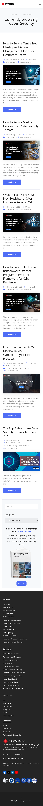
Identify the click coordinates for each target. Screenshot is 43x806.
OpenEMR (6, 604)
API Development (9, 629)
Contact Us (7, 729)
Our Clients (7, 732)
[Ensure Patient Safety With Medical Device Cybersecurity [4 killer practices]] (21, 385)
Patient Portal (7, 663)
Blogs (5, 700)
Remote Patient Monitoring (12, 670)
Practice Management (10, 660)
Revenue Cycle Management (12, 657)
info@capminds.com (15, 759)
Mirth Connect (8, 626)
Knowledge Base (9, 716)
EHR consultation (9, 611)
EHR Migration (8, 614)
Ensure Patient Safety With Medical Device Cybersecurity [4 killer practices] (20, 352)
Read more (12, 110)
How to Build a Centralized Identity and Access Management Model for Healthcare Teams (20, 49)
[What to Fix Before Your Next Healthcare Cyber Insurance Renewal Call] (21, 223)
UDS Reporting (8, 633)
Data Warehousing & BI (11, 685)
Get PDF (21, 583)
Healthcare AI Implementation (13, 676)
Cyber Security (10, 62)
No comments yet (26, 62)
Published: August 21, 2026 (15, 60)
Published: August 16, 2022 (15, 363)
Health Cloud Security (10, 679)
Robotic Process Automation (13, 688)
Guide (5, 713)
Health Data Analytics (10, 682)
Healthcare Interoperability (12, 620)
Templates (6, 710)
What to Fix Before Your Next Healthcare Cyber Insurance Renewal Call (18, 198)
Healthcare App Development (13, 642)
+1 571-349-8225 (16, 754)
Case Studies (7, 706)
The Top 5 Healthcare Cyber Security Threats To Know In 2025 (21, 432)
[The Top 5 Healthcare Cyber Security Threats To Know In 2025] (21, 462)
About (5, 726)
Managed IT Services (10, 636)
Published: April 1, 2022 (13, 441)
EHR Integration (8, 617)
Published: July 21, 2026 (13, 135)
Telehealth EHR (8, 607)
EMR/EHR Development (11, 654)
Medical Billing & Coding (11, 666)
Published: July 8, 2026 (13, 207)
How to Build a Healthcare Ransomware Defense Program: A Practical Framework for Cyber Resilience (20, 274)
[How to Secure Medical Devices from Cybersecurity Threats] (21, 151)
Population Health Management (14, 673)
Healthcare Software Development (15, 639)
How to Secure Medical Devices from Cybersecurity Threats (20, 126)
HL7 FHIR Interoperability (11, 623)
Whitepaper (7, 703)
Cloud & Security (11, 368)
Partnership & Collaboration (12, 735)
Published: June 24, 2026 (14, 287)
